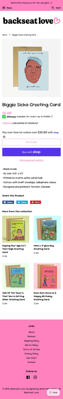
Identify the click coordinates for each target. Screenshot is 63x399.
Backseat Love (17, 388)
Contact (32, 362)
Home (4, 34)
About (32, 332)
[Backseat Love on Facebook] (28, 378)
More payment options (32, 160)
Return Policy (31, 345)
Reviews (31, 336)
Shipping (7, 123)
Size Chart (31, 358)
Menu (9, 7)
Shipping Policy (31, 340)
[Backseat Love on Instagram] (35, 378)
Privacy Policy (31, 353)
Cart (58, 7)
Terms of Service (31, 349)
